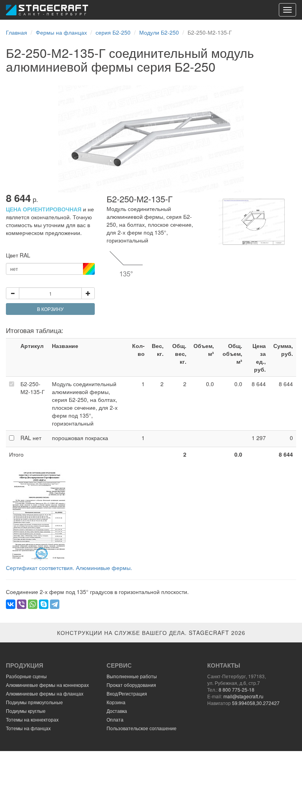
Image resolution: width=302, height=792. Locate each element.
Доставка (117, 710)
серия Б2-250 (113, 32)
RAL (30, 438)
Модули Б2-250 (159, 32)
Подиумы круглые (26, 710)
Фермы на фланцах (61, 32)
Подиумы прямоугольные (34, 702)
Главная (16, 32)
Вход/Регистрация (127, 693)
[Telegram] (54, 604)
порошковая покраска (80, 438)
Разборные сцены (26, 676)
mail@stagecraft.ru (243, 696)
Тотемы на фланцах (28, 728)
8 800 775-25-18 (236, 689)
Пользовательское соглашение (142, 728)
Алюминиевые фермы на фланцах (44, 693)
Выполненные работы (132, 676)
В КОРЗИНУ (50, 308)
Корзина (116, 702)
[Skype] (43, 604)
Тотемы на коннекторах (32, 719)
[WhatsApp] (32, 604)
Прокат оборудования (131, 684)
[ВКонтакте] (10, 604)
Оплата (115, 719)
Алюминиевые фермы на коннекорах (47, 684)
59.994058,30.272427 (256, 702)
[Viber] (21, 604)
